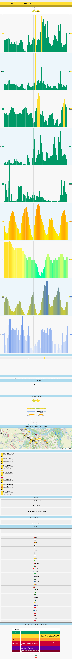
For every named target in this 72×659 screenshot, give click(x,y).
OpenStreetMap (66, 448)
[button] (36, 435)
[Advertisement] (29, 367)
